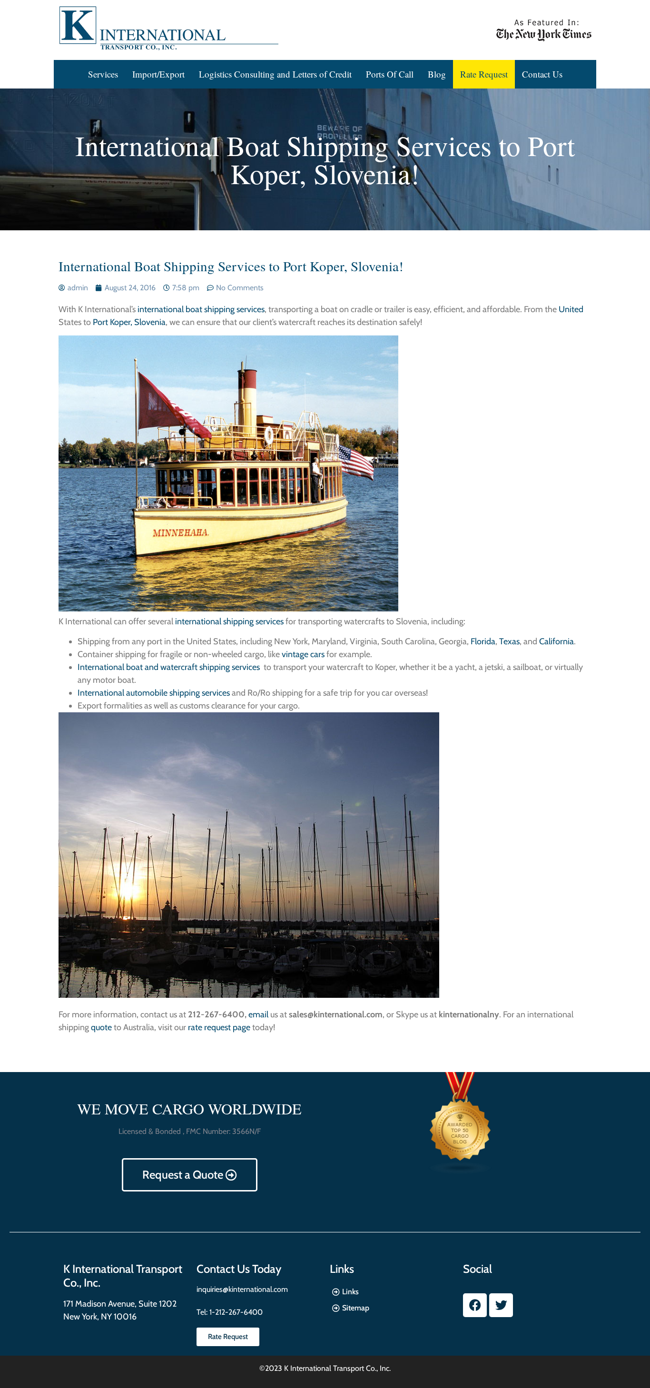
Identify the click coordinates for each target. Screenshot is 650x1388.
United (571, 309)
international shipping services (229, 621)
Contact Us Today (239, 1269)
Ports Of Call (390, 74)
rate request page (219, 1027)
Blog (437, 74)
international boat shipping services (201, 309)
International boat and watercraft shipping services (170, 667)
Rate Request (484, 74)
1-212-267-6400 (235, 1312)
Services (103, 74)
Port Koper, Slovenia (129, 322)
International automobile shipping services (154, 693)
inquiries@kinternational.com (242, 1289)
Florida (483, 641)
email (258, 1014)
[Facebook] (475, 1305)
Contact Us (542, 74)
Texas (509, 641)
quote (101, 1027)
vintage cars (303, 654)
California (556, 641)
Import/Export (158, 74)
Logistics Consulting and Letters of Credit (275, 74)
